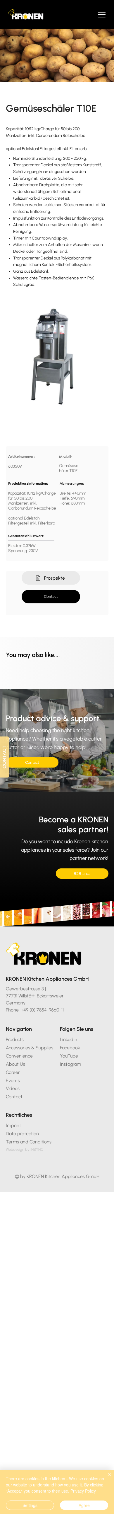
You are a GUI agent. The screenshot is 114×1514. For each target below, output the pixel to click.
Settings (30, 1505)
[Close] (106, 1478)
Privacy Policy (83, 1491)
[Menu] (102, 15)
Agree (84, 1505)
